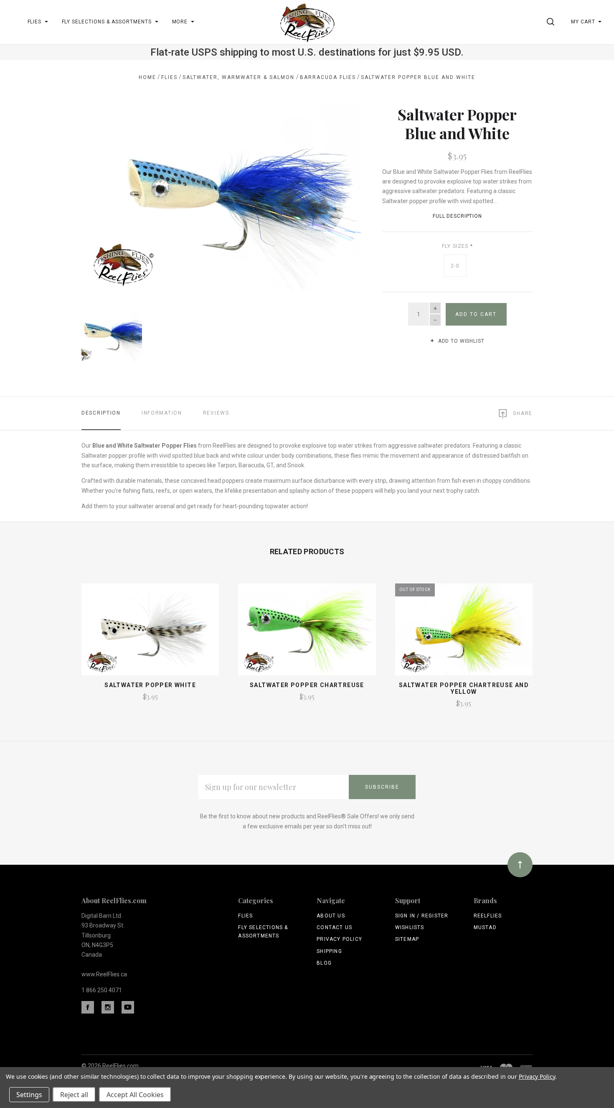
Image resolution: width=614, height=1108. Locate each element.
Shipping (329, 951)
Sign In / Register (422, 916)
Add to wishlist (460, 341)
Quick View (150, 633)
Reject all (74, 1094)
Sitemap (407, 939)
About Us (331, 916)
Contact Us (334, 927)
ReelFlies (488, 916)
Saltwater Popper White (150, 685)
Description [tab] (101, 413)
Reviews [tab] (216, 413)
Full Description (457, 216)
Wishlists (409, 927)
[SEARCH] (552, 22)
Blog (324, 963)
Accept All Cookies (135, 1094)
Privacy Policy (339, 939)
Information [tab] (162, 413)
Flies (245, 916)
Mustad (485, 927)
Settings (29, 1094)
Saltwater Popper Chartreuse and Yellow (464, 688)
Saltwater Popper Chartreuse (307, 685)
